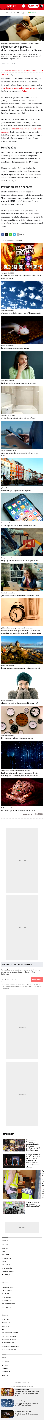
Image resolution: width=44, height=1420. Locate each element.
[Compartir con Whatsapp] (10, 234)
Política (5, 1245)
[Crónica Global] (14, 6)
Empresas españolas (9, 1343)
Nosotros (5, 1319)
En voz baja (6, 1275)
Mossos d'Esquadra (11, 70)
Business (5, 1248)
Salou (20, 70)
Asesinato (27, 70)
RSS (3, 1329)
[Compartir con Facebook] (2, 234)
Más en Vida (8, 1134)
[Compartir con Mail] (18, 234)
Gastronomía (7, 1268)
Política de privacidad (10, 1333)
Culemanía (6, 1294)
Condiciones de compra (10, 1346)
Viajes (4, 1261)
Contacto (5, 1326)
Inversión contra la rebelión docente (17, 2)
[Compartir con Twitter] (6, 234)
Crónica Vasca (7, 1290)
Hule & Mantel (7, 1307)
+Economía (6, 1265)
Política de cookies (9, 1336)
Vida (3, 1251)
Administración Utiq (9, 1350)
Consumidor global (9, 1304)
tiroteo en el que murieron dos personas (20, 87)
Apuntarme (36, 979)
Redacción (5, 75)
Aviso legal (6, 1323)
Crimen (34, 70)
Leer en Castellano (6, 9)
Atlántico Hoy (7, 1300)
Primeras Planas (8, 1271)
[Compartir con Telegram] (14, 234)
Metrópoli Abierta (8, 1287)
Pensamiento (6, 1258)
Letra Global (6, 1297)
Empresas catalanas (9, 1339)
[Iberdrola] (32, 12)
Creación (5, 1255)
